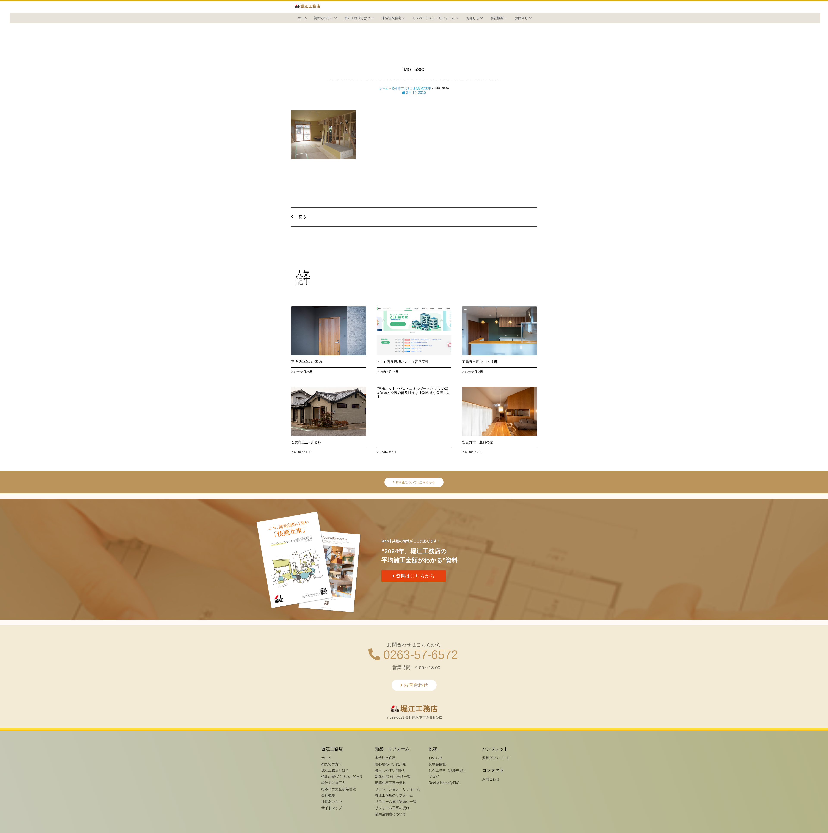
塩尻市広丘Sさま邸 (306, 442)
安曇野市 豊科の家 (477, 442)
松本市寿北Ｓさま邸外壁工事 (411, 88)
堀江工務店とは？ (357, 18)
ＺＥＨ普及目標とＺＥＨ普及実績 (402, 362)
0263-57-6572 (419, 654)
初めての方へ (323, 18)
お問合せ (521, 18)
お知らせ (472, 18)
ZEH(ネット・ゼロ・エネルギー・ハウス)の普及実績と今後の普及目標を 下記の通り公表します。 (413, 393)
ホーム (302, 18)
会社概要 (497, 18)
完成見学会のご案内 (306, 362)
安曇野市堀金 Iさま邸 (480, 362)
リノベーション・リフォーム (434, 18)
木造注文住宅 (391, 18)
